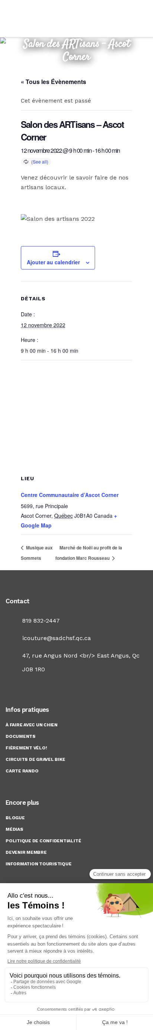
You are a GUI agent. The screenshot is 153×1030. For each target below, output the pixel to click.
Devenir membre (26, 852)
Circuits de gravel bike (35, 759)
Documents (21, 736)
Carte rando (22, 771)
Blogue (15, 817)
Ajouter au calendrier (53, 262)
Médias (14, 829)
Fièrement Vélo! (26, 747)
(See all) (39, 161)
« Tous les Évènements (53, 81)
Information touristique (38, 863)
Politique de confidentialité (43, 840)
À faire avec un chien (32, 724)
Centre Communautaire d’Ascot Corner (69, 494)
